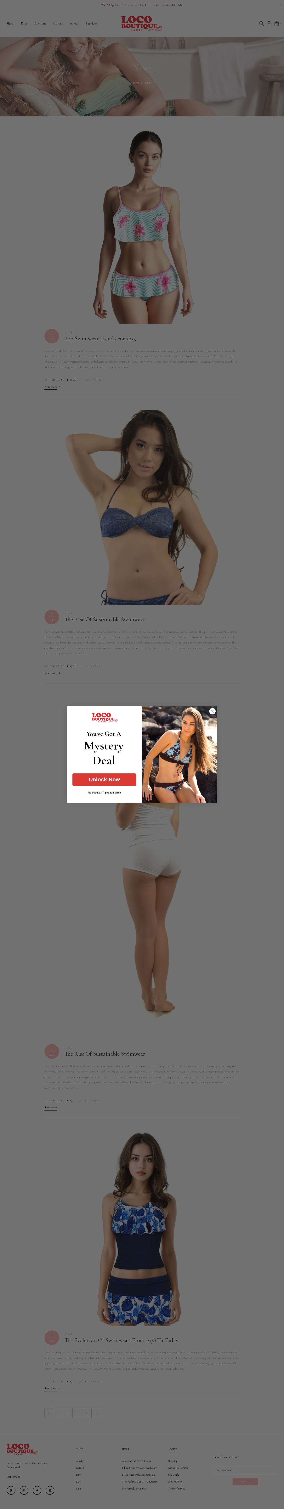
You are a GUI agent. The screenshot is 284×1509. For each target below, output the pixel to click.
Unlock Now (104, 779)
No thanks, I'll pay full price (104, 792)
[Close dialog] (212, 711)
